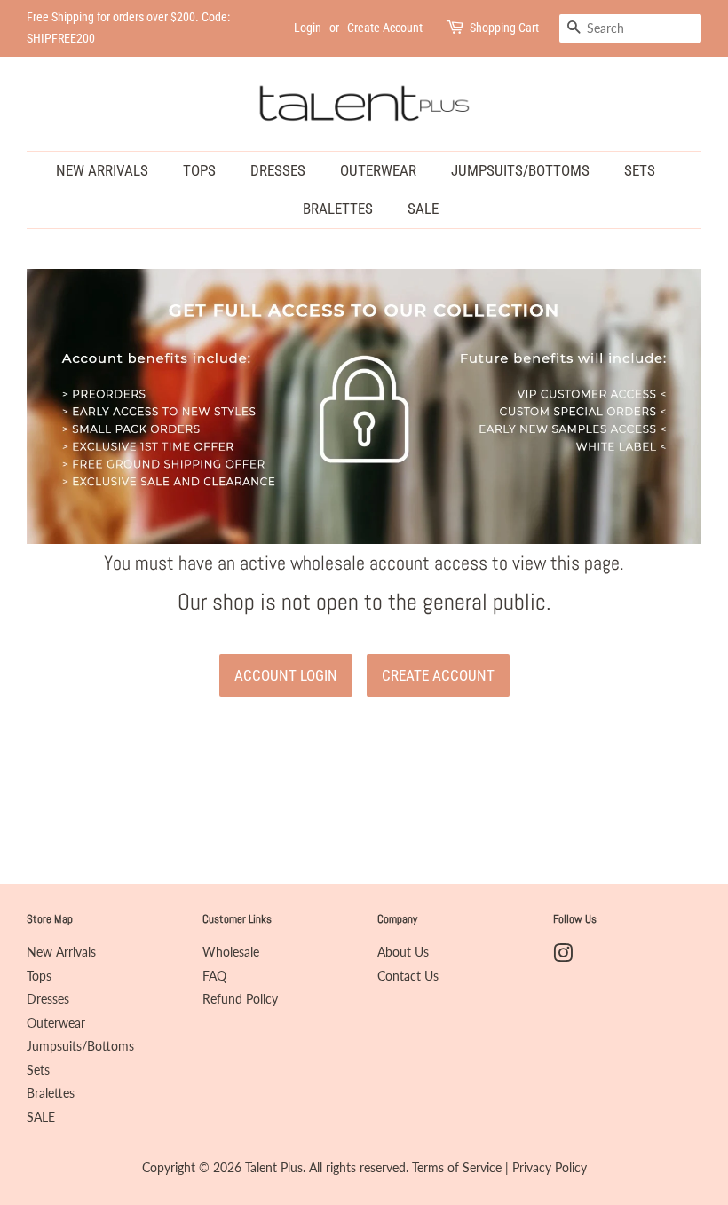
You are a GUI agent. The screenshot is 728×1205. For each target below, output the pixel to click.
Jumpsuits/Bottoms (520, 170)
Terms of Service (457, 1168)
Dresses (277, 170)
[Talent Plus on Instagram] (563, 956)
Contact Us (408, 976)
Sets (639, 170)
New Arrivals (102, 170)
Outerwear (378, 170)
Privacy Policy (549, 1168)
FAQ (214, 976)
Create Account (385, 27)
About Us (403, 952)
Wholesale (230, 952)
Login (307, 27)
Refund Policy (240, 999)
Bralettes (338, 208)
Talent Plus (274, 1168)
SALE (423, 208)
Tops (199, 170)
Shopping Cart (504, 27)
